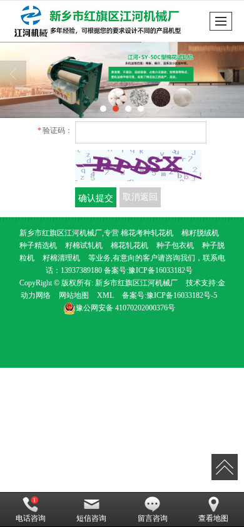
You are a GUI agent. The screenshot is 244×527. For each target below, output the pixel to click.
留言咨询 (153, 518)
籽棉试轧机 (84, 245)
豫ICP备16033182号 (160, 270)
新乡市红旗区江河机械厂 (136, 282)
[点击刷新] (138, 165)
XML (105, 295)
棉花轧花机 (129, 245)
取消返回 (140, 197)
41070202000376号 (125, 307)
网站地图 (74, 295)
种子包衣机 (174, 245)
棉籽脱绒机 (200, 233)
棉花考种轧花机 (147, 233)
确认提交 (95, 197)
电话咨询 (31, 518)
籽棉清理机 (61, 258)
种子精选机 (38, 245)
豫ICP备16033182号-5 (181, 295)
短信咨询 (91, 518)
